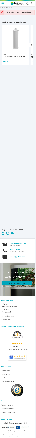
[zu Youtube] (12, 233)
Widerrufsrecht (7, 405)
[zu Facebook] (3, 233)
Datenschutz (6, 374)
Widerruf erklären (8, 409)
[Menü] (3, 3)
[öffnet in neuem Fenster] (17, 357)
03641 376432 (15, 249)
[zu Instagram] (7, 233)
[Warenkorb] (32, 3)
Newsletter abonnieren (17, 283)
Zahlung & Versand (8, 412)
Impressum (6, 370)
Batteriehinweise (8, 381)
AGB (3, 378)
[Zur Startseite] (17, 3)
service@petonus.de (17, 257)
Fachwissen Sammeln (18, 243)
